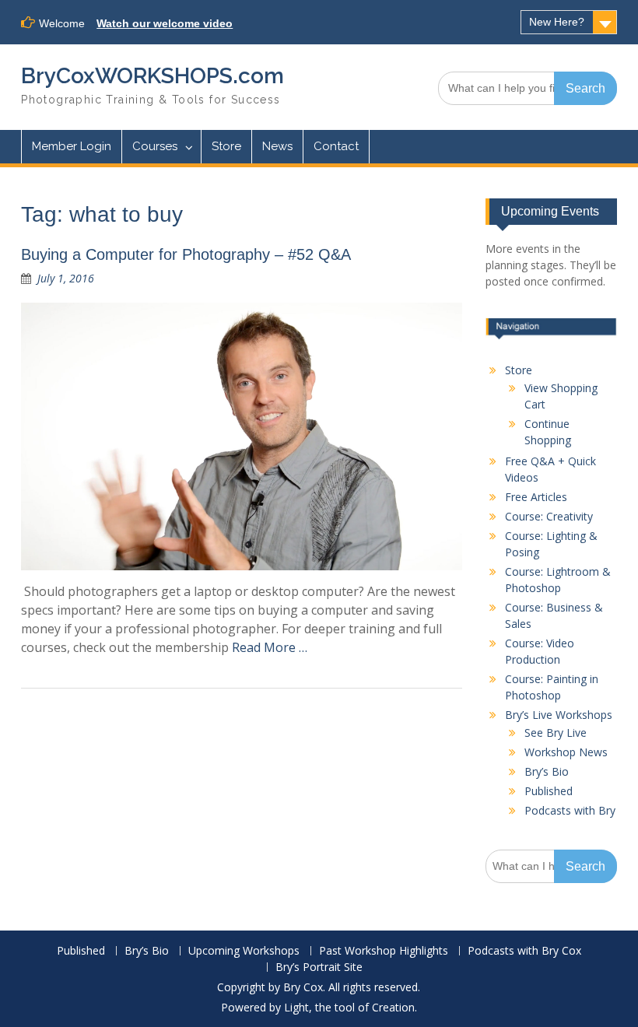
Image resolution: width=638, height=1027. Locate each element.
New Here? (556, 22)
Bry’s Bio (546, 771)
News (277, 146)
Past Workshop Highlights (383, 951)
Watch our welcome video (164, 23)
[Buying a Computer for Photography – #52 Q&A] (241, 436)
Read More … (269, 647)
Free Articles (536, 496)
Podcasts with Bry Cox (524, 951)
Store (226, 146)
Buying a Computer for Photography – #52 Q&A (186, 254)
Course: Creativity (549, 516)
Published (548, 790)
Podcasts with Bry (569, 810)
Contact (336, 146)
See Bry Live (555, 732)
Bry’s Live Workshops (558, 714)
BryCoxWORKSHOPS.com (152, 76)
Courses (154, 146)
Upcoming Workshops (244, 951)
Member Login (71, 146)
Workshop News (566, 752)
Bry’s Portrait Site (319, 967)
